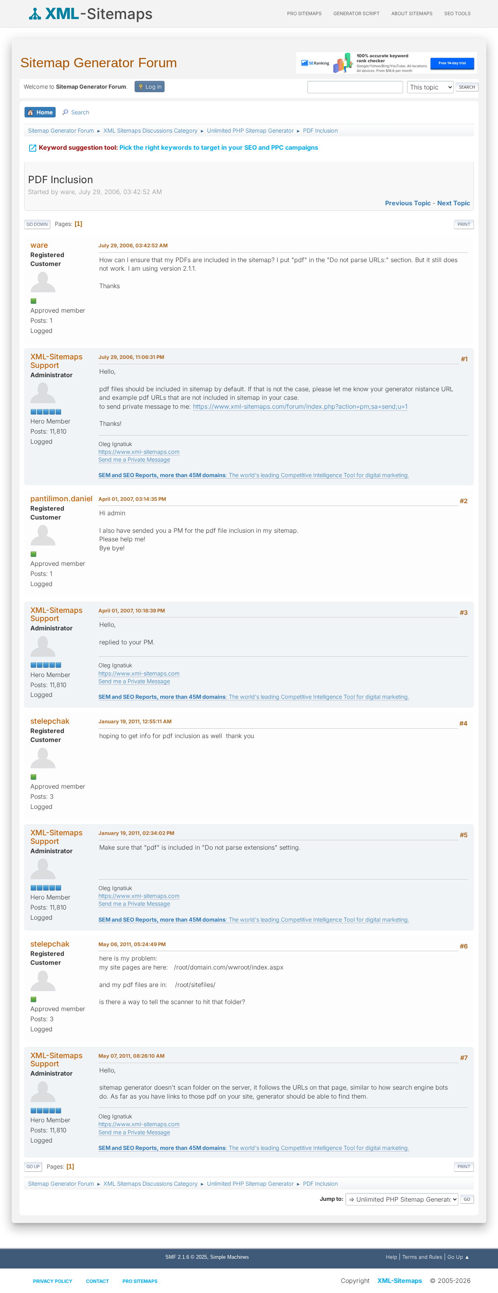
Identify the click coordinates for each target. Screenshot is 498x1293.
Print (464, 224)
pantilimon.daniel (61, 498)
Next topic (453, 203)
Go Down (37, 224)
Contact (97, 1281)
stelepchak (50, 721)
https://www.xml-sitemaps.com (139, 451)
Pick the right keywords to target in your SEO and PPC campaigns (173, 148)
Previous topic (408, 203)
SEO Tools (457, 13)
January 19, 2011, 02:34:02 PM (136, 833)
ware (39, 245)
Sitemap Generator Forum (98, 62)
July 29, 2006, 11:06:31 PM (131, 357)
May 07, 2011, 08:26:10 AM (131, 1056)
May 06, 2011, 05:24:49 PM (132, 944)
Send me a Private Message (134, 459)
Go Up (33, 1166)
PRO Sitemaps (304, 13)
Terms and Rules (422, 1257)
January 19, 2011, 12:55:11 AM (135, 721)
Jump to (331, 1198)
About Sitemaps (412, 13)
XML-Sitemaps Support (56, 360)
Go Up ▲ (458, 1257)
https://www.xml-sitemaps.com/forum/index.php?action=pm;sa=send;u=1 (300, 406)
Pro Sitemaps (140, 1281)
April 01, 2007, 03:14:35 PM (132, 499)
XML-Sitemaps (399, 1280)
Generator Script (356, 13)
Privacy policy (52, 1281)
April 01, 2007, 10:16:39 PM (131, 610)
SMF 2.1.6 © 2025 (186, 1257)
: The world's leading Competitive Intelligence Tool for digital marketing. (253, 475)
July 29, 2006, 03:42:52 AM (133, 245)
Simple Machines (229, 1257)
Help (391, 1257)
